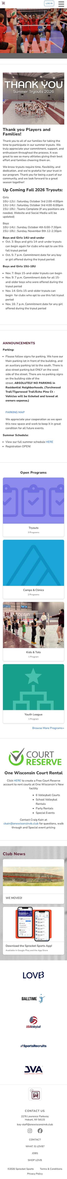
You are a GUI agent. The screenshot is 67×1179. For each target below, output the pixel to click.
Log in (49, 3)
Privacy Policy (35, 1173)
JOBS (35, 1153)
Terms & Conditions (51, 1169)
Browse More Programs (47, 728)
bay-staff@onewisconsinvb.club (35, 1124)
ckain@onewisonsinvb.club (21, 823)
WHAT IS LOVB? (35, 1146)
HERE (49, 442)
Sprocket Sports (25, 1169)
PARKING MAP (15, 412)
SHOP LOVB (35, 1160)
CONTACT (35, 1139)
